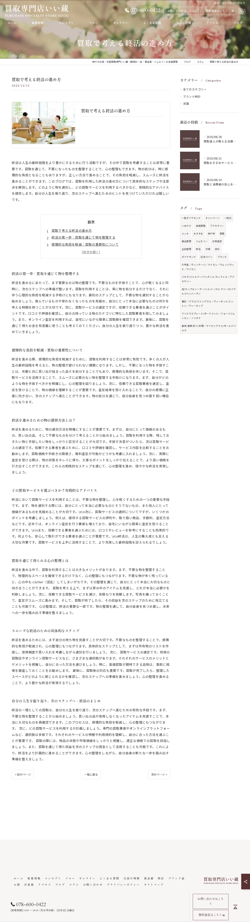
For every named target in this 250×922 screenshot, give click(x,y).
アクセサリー (217, 225)
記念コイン (206, 256)
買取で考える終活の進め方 (72, 230)
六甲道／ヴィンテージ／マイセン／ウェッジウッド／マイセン (208, 267)
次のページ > (159, 774)
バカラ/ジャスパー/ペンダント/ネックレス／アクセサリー (208, 279)
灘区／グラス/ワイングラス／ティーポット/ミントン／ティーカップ (208, 303)
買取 (222, 233)
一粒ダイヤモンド (191, 218)
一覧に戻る (91, 774)
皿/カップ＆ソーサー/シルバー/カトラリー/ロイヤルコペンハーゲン (209, 291)
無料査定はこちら (217, 11)
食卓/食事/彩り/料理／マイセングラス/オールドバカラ (209, 328)
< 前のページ (23, 774)
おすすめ (198, 233)
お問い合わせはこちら (181, 11)
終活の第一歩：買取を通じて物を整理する (83, 237)
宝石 (217, 249)
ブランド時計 (192, 96)
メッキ (185, 233)
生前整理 (186, 249)
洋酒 (186, 103)
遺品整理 (186, 241)
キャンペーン (212, 218)
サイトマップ (154, 884)
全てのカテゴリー (195, 89)
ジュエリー (202, 241)
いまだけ (186, 225)
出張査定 (217, 241)
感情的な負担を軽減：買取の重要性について (85, 244)
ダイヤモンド (189, 256)
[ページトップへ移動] (235, 907)
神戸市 (211, 233)
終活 (198, 249)
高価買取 (200, 225)
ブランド (222, 256)
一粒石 (227, 218)
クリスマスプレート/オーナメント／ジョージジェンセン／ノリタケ (208, 316)
